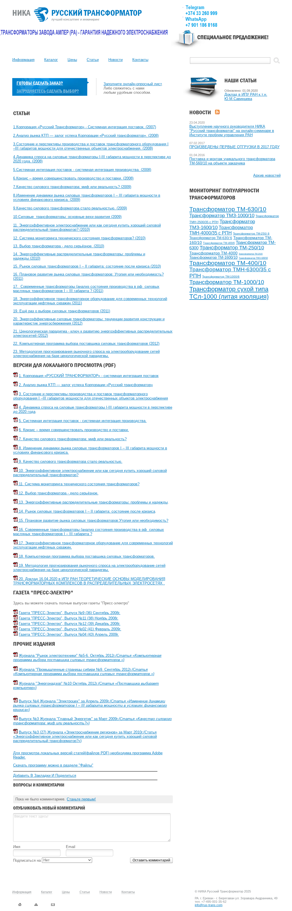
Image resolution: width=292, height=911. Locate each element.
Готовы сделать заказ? (40, 83)
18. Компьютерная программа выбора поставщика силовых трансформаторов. (86, 556)
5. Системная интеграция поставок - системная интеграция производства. (83, 421)
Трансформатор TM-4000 (213, 253)
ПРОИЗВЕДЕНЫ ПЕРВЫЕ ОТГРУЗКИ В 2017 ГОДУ (234, 147)
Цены (72, 60)
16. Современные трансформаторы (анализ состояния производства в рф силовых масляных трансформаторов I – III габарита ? (88, 531)
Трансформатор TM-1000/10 (226, 282)
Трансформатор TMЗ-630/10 (253, 258)
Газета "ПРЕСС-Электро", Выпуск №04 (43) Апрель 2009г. (69, 634)
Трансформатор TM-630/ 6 (210, 238)
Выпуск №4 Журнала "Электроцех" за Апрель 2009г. (90, 705)
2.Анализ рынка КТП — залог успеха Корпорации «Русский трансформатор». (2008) (86, 135)
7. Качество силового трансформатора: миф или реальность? (72, 439)
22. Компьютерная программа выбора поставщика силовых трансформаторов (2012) (86, 343)
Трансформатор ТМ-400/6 (219, 243)
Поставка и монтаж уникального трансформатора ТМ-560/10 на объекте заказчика (232, 161)
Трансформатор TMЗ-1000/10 (221, 215)
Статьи (93, 60)
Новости (115, 60)
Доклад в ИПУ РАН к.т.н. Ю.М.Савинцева (245, 96)
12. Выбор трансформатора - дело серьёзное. (58, 493)
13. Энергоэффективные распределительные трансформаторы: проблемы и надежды (93, 502)
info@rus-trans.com (208, 905)
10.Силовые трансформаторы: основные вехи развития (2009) (67, 217)
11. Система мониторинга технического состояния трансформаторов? (78, 484)
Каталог (51, 60)
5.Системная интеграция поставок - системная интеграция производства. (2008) (82, 170)
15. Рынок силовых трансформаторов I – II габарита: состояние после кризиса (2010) (87, 266)
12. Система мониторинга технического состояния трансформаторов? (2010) (79, 238)
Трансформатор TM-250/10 (232, 247)
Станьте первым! (81, 799)
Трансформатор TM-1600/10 (213, 257)
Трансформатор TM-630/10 (227, 209)
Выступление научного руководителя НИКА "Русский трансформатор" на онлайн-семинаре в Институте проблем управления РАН (231, 130)
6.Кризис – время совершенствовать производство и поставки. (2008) (73, 178)
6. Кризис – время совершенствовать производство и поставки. (74, 430)
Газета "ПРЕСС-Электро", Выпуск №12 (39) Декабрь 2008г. (69, 623)
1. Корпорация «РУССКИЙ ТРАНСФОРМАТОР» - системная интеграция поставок (89, 376)
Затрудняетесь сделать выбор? (48, 91)
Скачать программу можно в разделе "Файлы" (53, 765)
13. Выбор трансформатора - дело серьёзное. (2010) (58, 246)
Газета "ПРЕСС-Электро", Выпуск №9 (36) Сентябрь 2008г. (69, 613)
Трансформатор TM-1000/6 (221, 276)
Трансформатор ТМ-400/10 (227, 263)
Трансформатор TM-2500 (251, 253)
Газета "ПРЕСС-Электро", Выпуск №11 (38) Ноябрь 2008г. (68, 618)
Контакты (140, 60)
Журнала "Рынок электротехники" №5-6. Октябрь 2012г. (87, 657)
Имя (16, 847)
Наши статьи (240, 80)
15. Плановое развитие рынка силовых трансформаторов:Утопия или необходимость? (93, 520)
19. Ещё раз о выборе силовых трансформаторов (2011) (61, 311)
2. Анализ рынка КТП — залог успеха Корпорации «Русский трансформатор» (86, 385)
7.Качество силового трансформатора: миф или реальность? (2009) (72, 187)
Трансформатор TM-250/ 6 (251, 233)
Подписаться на (27, 860)
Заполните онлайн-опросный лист (133, 84)
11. (16, 225)
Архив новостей (267, 175)
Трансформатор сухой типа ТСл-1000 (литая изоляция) (229, 293)
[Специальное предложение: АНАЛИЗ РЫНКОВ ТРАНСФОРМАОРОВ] (226, 41)
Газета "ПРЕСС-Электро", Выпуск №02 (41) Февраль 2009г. (70, 629)
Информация (23, 60)
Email (70, 847)
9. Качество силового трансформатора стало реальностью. (70, 461)
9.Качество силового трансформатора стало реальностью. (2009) (70, 208)
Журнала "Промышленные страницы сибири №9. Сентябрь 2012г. (83, 671)
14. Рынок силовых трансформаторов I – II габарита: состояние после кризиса (86, 511)
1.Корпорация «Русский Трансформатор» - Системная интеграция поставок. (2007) (84, 127)
